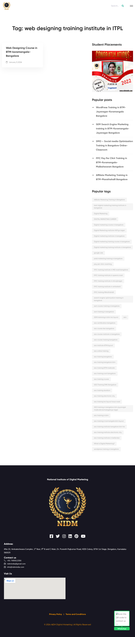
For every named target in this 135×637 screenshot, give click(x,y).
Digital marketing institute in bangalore (109, 236)
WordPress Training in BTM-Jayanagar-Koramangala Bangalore (111, 111)
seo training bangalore (103, 357)
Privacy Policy (55, 614)
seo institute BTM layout (103, 345)
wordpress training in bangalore (106, 449)
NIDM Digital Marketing (61, 625)
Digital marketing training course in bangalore (112, 242)
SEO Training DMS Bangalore (105, 385)
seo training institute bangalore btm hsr (109, 427)
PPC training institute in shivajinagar (108, 281)
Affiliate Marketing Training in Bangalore (109, 200)
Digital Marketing (100, 214)
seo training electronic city (104, 396)
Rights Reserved (83, 625)
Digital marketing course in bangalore (108, 225)
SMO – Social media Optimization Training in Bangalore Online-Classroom (114, 145)
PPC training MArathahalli (104, 292)
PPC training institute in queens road (108, 275)
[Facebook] (51, 536)
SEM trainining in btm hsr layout (106, 317)
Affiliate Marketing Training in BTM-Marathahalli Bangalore (111, 177)
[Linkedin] (70, 536)
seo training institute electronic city (108, 432)
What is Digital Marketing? (104, 444)
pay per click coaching (103, 264)
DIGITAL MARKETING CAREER (105, 219)
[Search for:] (117, 6)
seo (125, 317)
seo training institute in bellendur (107, 438)
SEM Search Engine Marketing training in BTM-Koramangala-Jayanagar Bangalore (112, 128)
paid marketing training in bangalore (108, 259)
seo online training (101, 351)
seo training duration (102, 390)
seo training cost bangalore (105, 373)
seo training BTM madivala (104, 368)
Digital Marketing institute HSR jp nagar (109, 230)
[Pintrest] (76, 536)
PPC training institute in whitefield (107, 287)
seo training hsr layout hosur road (107, 402)
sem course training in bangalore (107, 306)
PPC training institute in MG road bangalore (111, 270)
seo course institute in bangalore (107, 334)
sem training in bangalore (104, 312)
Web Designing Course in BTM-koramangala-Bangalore (21, 52)
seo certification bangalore (104, 323)
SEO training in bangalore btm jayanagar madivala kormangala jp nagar (110, 408)
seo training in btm (101, 415)
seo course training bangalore (105, 340)
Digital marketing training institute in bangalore (112, 247)
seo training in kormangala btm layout (109, 421)
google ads (98, 253)
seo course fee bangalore (104, 328)
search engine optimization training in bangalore (108, 299)
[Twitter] (58, 536)
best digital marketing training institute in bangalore (110, 207)
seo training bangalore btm (104, 362)
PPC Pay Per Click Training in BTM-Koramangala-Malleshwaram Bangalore (111, 162)
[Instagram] (64, 536)
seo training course (101, 379)
